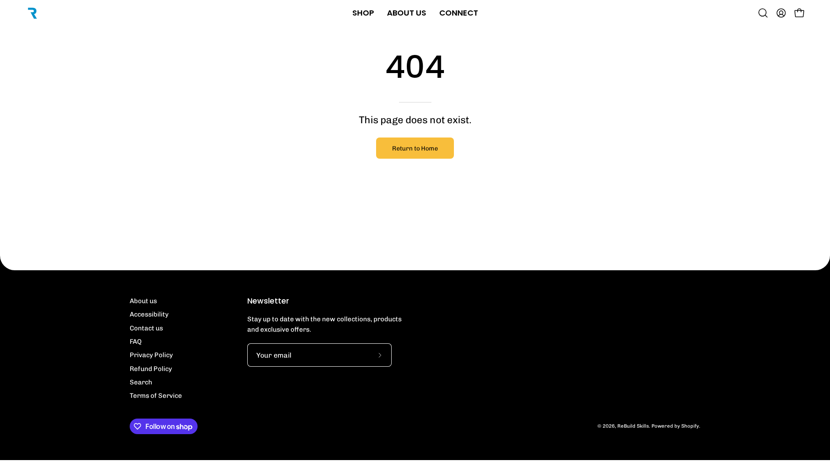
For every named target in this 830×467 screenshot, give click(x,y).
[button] (763, 13)
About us (143, 301)
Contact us (146, 328)
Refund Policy (151, 369)
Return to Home (415, 148)
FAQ (136, 341)
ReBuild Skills (633, 426)
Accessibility (149, 314)
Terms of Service (156, 396)
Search (141, 382)
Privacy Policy (151, 355)
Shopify (690, 426)
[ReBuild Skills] (32, 12)
